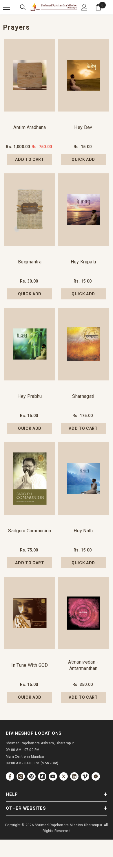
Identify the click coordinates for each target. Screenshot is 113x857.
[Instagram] (21, 776)
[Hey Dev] (83, 75)
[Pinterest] (31, 776)
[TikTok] (42, 776)
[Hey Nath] (83, 478)
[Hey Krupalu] (83, 209)
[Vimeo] (85, 776)
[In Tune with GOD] (29, 613)
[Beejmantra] (29, 209)
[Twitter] (63, 776)
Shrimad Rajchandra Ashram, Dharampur (40, 743)
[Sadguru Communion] (29, 478)
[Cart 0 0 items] (98, 7)
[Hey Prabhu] (29, 344)
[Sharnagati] (83, 344)
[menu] (6, 7)
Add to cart (29, 159)
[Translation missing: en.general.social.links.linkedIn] (74, 776)
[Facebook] (10, 776)
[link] (96, 776)
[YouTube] (53, 776)
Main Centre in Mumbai (25, 756)
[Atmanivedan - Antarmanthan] (83, 613)
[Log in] (84, 7)
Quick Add (83, 159)
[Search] (22, 7)
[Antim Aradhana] (29, 75)
